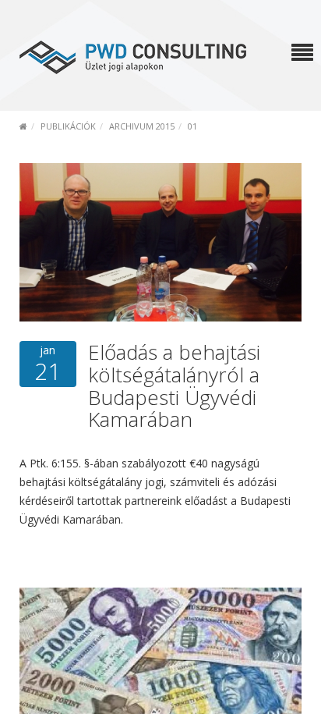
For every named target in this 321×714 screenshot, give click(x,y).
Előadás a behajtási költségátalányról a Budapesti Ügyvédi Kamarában (174, 385)
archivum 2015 (142, 126)
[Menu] (302, 54)
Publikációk (68, 126)
